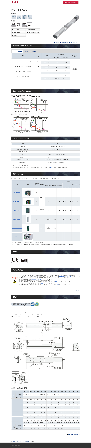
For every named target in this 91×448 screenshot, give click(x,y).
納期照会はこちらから (70, 2)
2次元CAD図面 (17, 32)
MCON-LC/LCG (16, 201)
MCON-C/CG (17, 192)
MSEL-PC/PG (17, 210)
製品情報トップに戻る (74, 434)
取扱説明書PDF (31, 29)
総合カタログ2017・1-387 (37, 279)
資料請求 (15, 35)
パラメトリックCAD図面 (33, 32)
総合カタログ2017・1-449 (65, 276)
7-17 (35, 242)
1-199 (42, 283)
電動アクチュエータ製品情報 (23, 441)
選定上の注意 (65, 42)
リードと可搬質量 (17, 51)
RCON (16, 236)
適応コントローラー (75, 42)
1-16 (56, 281)
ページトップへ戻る (75, 290)
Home (14, 441)
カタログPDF (16, 29)
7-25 (58, 284)
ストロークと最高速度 (30, 51)
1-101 (40, 312)
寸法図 (57, 42)
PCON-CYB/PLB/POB (17, 228)
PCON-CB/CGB (16, 219)
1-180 (51, 167)
